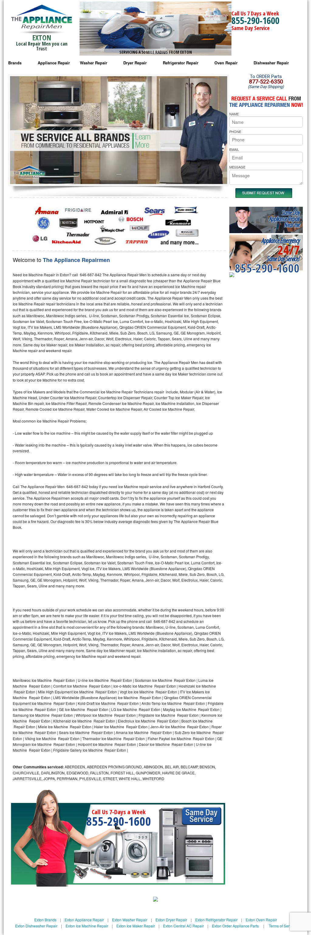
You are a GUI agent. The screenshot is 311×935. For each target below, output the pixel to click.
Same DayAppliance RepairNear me (284, 219)
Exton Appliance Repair (84, 919)
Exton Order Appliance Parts (235, 925)
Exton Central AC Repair (183, 925)
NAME (234, 113)
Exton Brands (45, 919)
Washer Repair (93, 63)
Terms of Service (282, 925)
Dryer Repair (135, 63)
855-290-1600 (255, 20)
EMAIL (234, 149)
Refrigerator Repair (180, 63)
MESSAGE (237, 167)
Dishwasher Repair (271, 63)
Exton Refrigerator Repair (216, 919)
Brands (15, 63)
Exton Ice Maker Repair (135, 925)
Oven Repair (226, 63)
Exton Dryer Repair (171, 919)
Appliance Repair (54, 63)
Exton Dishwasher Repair (36, 925)
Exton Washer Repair (129, 919)
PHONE (235, 131)
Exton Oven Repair (261, 919)
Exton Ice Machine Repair (87, 925)
